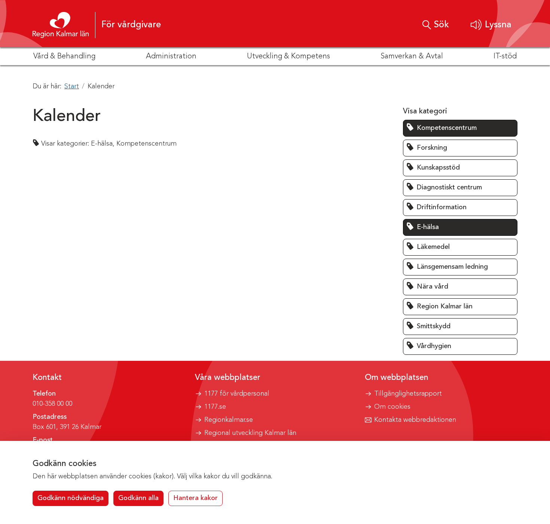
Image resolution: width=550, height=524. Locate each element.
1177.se (215, 406)
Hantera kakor (195, 498)
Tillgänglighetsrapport (408, 393)
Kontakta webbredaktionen (415, 420)
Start (71, 86)
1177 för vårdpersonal (236, 393)
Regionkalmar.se (228, 420)
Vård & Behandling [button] (64, 56)
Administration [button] (171, 56)
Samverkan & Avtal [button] (412, 56)
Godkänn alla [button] (138, 498)
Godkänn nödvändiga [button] (70, 498)
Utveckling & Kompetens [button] (288, 56)
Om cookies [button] (392, 406)
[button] (491, 25)
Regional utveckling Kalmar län (250, 433)
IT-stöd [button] (505, 56)
